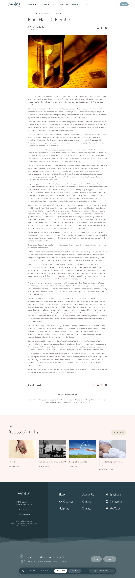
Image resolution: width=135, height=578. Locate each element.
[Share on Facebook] (105, 28)
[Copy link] (93, 28)
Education (43, 4)
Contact (85, 4)
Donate (124, 4)
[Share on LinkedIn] (97, 28)
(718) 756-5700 (23, 509)
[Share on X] (101, 28)
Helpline (64, 508)
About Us (88, 494)
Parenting (44, 13)
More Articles (119, 432)
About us (75, 4)
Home (28, 13)
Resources (30, 4)
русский (110, 559)
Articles (35, 13)
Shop (55, 4)
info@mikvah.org (24, 514)
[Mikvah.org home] (14, 4)
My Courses (64, 4)
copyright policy (85, 402)
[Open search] (117, 4)
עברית (96, 559)
